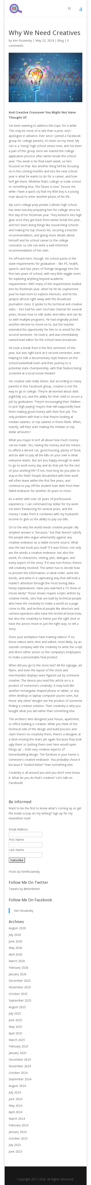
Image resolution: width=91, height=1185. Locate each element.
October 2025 (18, 994)
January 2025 (17, 1053)
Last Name (16, 850)
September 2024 (20, 1079)
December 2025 (20, 981)
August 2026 (17, 928)
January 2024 (17, 1132)
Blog (60, 40)
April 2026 (15, 954)
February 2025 (18, 1046)
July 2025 (15, 1013)
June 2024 (15, 1099)
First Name (16, 839)
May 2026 (15, 948)
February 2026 (18, 967)
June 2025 (15, 1020)
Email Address (18, 829)
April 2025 (15, 1033)
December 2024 (20, 1059)
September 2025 (20, 1000)
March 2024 (17, 1119)
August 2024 (17, 1086)
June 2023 (15, 1151)
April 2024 (15, 1112)
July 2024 (15, 1092)
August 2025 (17, 1007)
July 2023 (15, 1145)
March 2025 (17, 1040)
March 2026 (17, 961)
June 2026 (15, 941)
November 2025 (20, 987)
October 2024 (18, 1073)
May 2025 (15, 1027)
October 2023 (18, 1138)
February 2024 (18, 1125)
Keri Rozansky (22, 40)
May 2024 (15, 1106)
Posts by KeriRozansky (24, 871)
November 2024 (20, 1066)
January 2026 (17, 974)
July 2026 (15, 935)
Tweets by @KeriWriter (24, 889)
